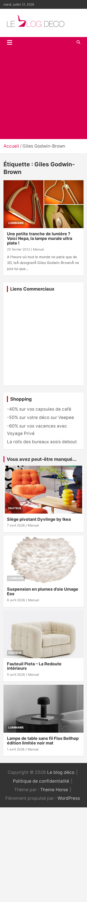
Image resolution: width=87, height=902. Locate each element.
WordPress (69, 798)
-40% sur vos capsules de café (39, 409)
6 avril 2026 (16, 600)
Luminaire (16, 223)
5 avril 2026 (16, 674)
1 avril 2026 (16, 749)
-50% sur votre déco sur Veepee (40, 417)
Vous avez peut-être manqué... (42, 459)
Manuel (38, 249)
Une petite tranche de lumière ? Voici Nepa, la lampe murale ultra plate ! (39, 238)
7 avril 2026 (16, 525)
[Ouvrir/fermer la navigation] (9, 42)
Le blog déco (60, 772)
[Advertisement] (43, 93)
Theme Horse (54, 789)
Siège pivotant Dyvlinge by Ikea (39, 519)
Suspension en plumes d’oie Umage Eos (42, 591)
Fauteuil (15, 508)
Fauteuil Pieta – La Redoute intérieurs (34, 666)
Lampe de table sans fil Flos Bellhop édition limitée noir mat (43, 740)
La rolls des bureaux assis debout (42, 441)
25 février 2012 (18, 249)
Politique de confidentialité (41, 781)
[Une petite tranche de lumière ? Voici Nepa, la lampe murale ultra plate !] (43, 204)
